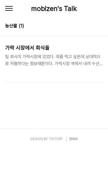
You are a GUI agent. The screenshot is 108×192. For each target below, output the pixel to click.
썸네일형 (91, 26)
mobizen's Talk (54, 8)
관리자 (73, 139)
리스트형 (99, 26)
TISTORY (56, 139)
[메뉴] (9, 8)
